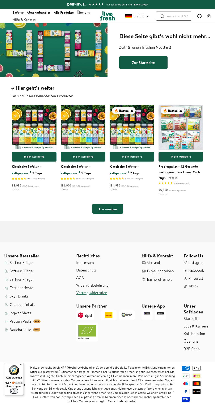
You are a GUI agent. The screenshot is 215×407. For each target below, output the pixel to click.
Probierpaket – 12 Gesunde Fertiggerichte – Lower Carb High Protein (179, 172)
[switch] (14, 391)
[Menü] (21, 365)
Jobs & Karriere (196, 326)
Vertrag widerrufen (91, 293)
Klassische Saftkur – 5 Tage (76, 170)
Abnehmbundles (39, 12)
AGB (80, 277)
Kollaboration (194, 333)
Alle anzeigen (107, 209)
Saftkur (18, 12)
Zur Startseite (143, 62)
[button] (208, 16)
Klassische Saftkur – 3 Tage (27, 170)
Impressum (85, 262)
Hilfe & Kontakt (24, 19)
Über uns (83, 12)
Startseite (191, 318)
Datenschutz (86, 270)
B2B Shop (192, 349)
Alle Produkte (64, 12)
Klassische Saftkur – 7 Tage (124, 170)
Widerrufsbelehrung (92, 285)
